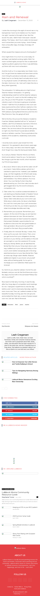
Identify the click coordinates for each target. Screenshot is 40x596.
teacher (27, 304)
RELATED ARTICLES (10, 357)
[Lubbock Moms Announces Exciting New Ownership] (6, 381)
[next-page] (6, 388)
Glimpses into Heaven (31, 326)
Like (36, 403)
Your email (6, 434)
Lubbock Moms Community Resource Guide (15, 493)
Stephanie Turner (8, 497)
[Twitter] (25, 580)
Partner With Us (19, 587)
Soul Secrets (6, 326)
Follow (34, 407)
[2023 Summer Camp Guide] (6, 518)
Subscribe (34, 418)
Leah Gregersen (10, 20)
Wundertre (23, 594)
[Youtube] (30, 580)
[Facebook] (10, 580)
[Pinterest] (20, 580)
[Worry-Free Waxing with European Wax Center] (6, 536)
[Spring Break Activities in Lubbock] (6, 526)
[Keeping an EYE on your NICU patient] (6, 509)
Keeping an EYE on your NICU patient (25, 507)
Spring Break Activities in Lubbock (24, 525)
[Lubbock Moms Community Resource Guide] (20, 481)
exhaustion (10, 304)
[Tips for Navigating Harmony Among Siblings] (6, 373)
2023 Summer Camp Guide (21, 516)
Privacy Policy (27, 587)
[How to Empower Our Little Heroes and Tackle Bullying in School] (6, 364)
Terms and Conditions (20, 588)
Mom (3, 14)
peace (21, 304)
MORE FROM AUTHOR (28, 357)
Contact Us (10, 587)
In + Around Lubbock (8, 489)
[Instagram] (15, 580)
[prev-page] (3, 388)
